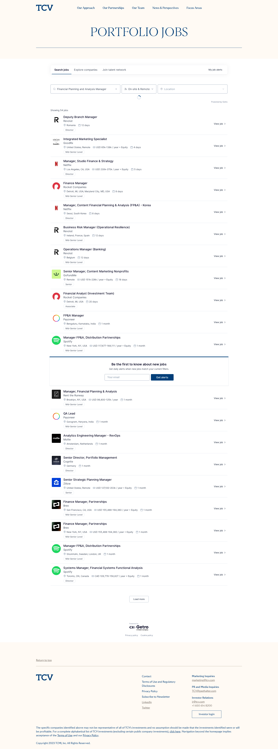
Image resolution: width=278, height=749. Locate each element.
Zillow (67, 483)
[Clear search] (116, 89)
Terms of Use (65, 735)
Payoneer (69, 319)
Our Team (138, 7)
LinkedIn (147, 702)
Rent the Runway (73, 395)
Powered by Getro (219, 102)
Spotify (67, 341)
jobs (61, 69)
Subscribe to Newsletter (156, 696)
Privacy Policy (150, 691)
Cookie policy (147, 635)
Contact (146, 676)
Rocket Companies (74, 187)
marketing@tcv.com (203, 680)
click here (175, 731)
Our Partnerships (113, 7)
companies (85, 69)
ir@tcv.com (198, 701)
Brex (66, 505)
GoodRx (68, 143)
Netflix (67, 165)
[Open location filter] (223, 89)
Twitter (146, 707)
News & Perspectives (166, 7)
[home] (44, 8)
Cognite (68, 461)
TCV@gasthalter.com (204, 691)
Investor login (207, 714)
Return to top (44, 660)
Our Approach (86, 7)
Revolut (68, 120)
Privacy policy (131, 635)
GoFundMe (69, 275)
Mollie (67, 439)
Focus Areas (194, 7)
